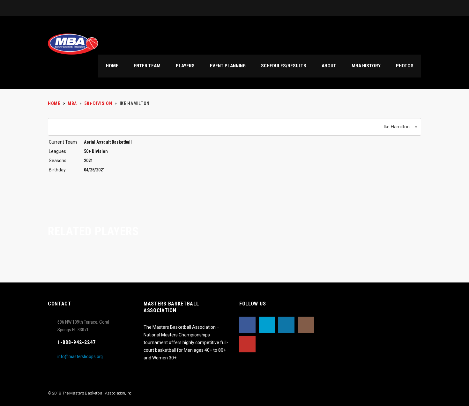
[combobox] (234, 127)
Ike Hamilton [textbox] (396, 127)
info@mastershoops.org (80, 356)
